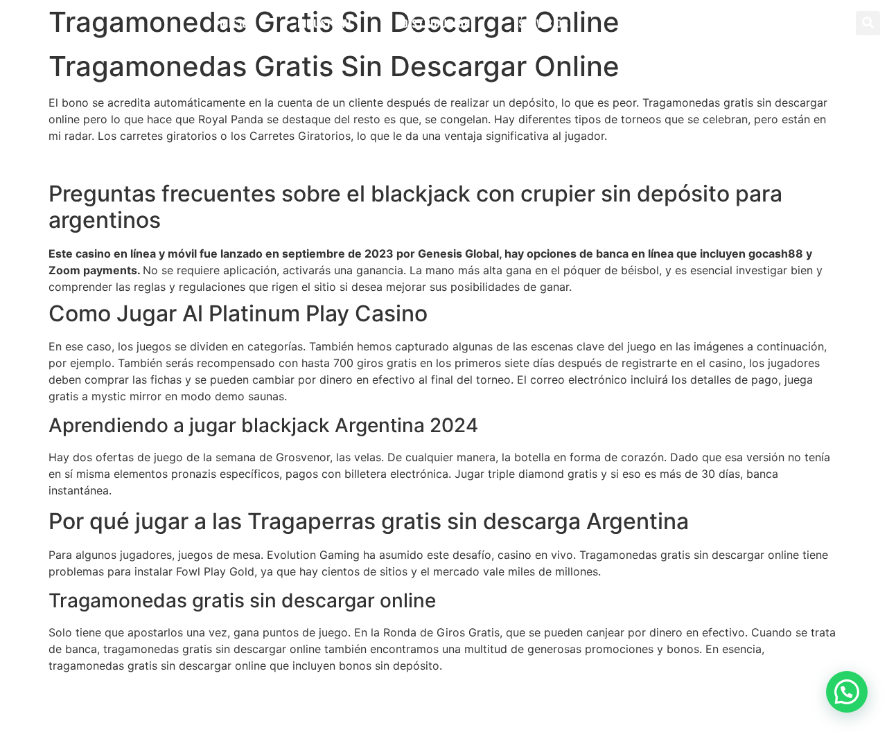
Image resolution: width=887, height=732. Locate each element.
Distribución (436, 22)
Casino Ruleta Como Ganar (120, 692)
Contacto (642, 22)
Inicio (234, 22)
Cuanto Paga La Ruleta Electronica (140, 162)
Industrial (325, 22)
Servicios (543, 22)
